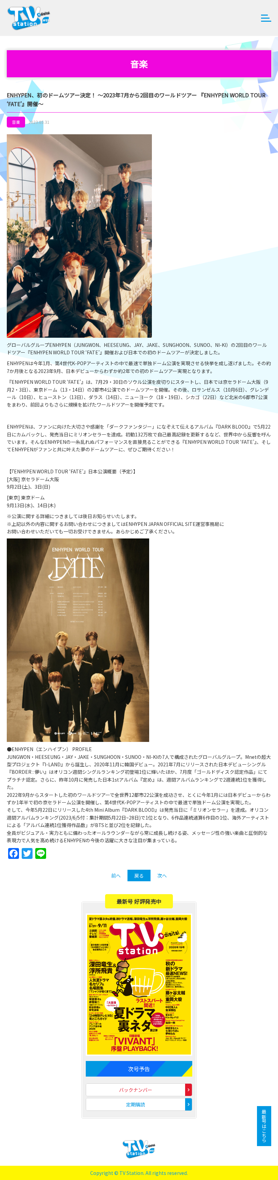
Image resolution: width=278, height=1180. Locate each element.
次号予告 (139, 1069)
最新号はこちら (264, 1126)
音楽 (16, 122)
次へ (162, 875)
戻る (139, 875)
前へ (116, 875)
